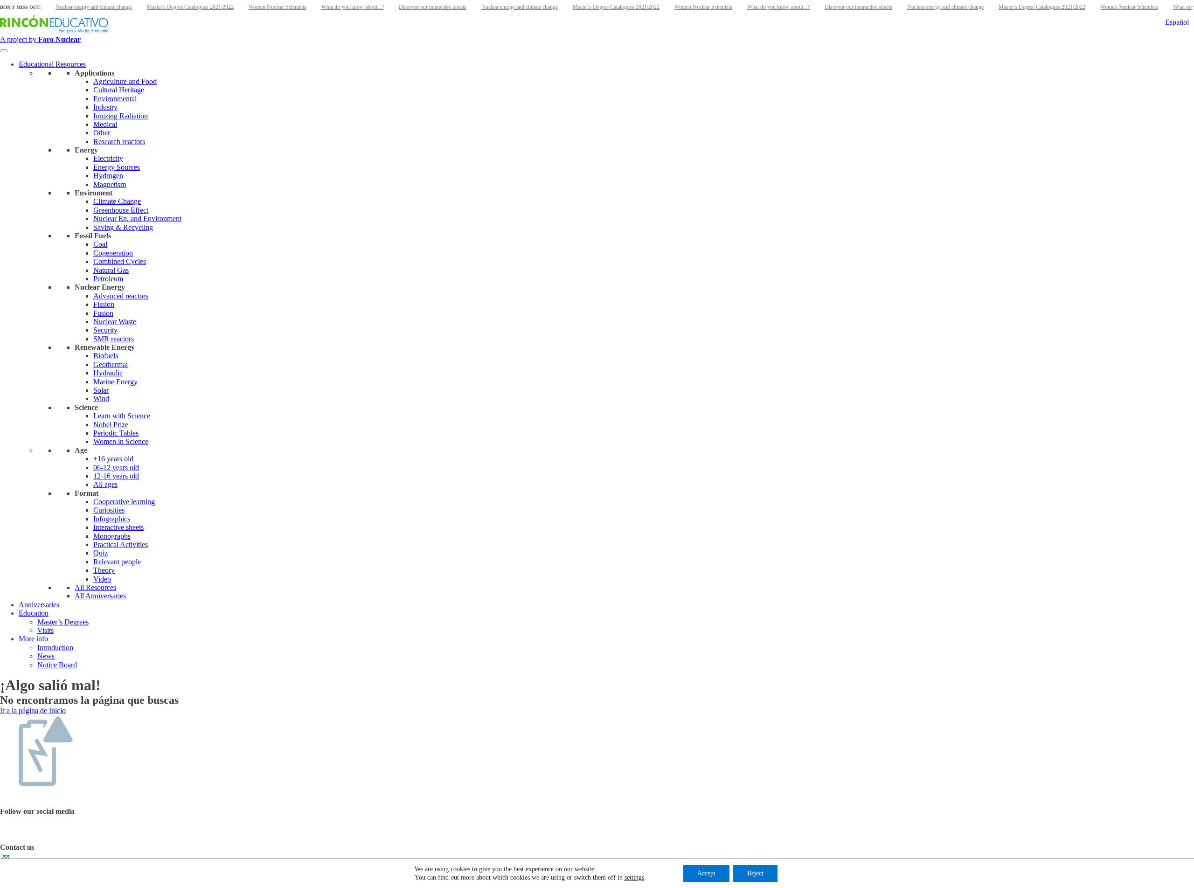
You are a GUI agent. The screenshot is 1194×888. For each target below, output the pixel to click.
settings (634, 877)
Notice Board (57, 665)
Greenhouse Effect (120, 210)
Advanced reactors (120, 296)
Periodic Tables (116, 433)
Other (101, 133)
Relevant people (117, 562)
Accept (706, 873)
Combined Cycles (119, 261)
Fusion (103, 313)
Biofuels (105, 356)
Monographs (112, 536)
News (46, 656)
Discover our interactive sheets (432, 7)
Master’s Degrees (63, 622)
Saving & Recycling (123, 227)
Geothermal (110, 364)
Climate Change (117, 201)
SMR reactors (113, 339)
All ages (105, 484)
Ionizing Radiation (120, 116)
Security (105, 330)
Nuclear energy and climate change (94, 7)
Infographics (111, 519)
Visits (45, 630)
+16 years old (113, 459)
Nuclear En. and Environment (137, 218)
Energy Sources (116, 167)
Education (34, 613)
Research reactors (119, 142)
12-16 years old (116, 476)
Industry (105, 107)
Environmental (115, 99)
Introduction (55, 648)
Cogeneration (113, 253)
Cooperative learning (124, 502)
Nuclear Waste (114, 322)
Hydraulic (108, 373)
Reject (755, 873)
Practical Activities (120, 544)
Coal (100, 244)
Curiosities (109, 510)
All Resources (95, 587)
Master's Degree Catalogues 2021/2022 (190, 7)
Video (102, 579)
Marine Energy (115, 382)
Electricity (108, 158)
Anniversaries (39, 605)
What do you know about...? (352, 7)
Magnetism (109, 184)
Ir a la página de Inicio (33, 711)
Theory (104, 570)
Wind (101, 398)
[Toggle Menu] (3, 50)
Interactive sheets (118, 527)
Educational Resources (52, 64)
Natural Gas (111, 270)
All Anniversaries (100, 596)
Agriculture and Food (125, 81)
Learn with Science (121, 416)
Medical (105, 124)
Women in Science (120, 441)
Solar (101, 390)
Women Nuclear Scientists (277, 7)
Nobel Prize (110, 425)
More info (33, 639)
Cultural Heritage (118, 90)
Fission (103, 304)
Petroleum (108, 279)
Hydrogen (108, 176)
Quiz (100, 553)
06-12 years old (116, 468)
